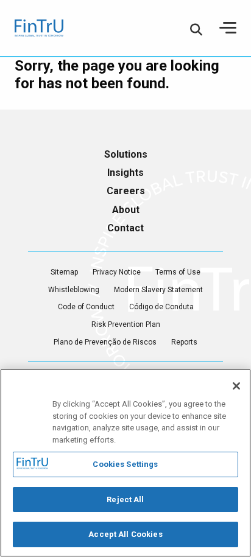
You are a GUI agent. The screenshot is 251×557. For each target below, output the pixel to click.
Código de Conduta (161, 307)
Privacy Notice (117, 272)
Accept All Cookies (125, 534)
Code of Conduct (86, 307)
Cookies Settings (125, 464)
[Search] (196, 29)
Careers (126, 191)
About (126, 209)
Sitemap (64, 272)
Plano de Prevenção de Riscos (105, 342)
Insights (125, 172)
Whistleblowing (73, 290)
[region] (125, 463)
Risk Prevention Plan (125, 324)
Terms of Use (177, 272)
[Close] (236, 386)
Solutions (125, 154)
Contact (125, 228)
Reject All (125, 499)
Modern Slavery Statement (158, 290)
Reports (184, 342)
